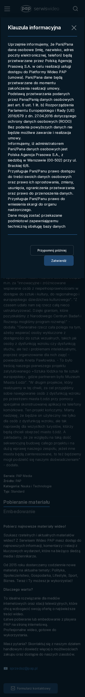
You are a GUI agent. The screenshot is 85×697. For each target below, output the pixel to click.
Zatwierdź (58, 260)
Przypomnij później (51, 250)
